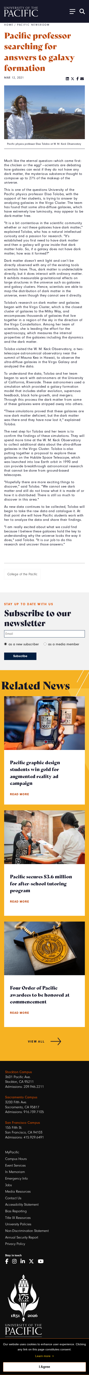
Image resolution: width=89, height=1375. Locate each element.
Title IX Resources (18, 1218)
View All (36, 1041)
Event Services (15, 1165)
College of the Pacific (22, 574)
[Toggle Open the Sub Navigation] (71, 11)
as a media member (63, 644)
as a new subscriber (23, 644)
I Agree (44, 1367)
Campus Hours (16, 1159)
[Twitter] (72, 79)
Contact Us (13, 1198)
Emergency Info (16, 1178)
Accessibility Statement (21, 1204)
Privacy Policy (15, 1244)
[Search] (82, 11)
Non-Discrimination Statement (27, 1231)
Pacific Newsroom (33, 24)
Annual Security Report (21, 1237)
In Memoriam (15, 1172)
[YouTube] (42, 1261)
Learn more (43, 1356)
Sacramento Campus (21, 1097)
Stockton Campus (18, 1072)
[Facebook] (77, 79)
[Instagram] (15, 1261)
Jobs (8, 1185)
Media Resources (18, 1191)
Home (8, 24)
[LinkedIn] (67, 79)
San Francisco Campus (22, 1122)
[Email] (82, 79)
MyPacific (12, 1152)
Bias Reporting (16, 1211)
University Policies (18, 1224)
